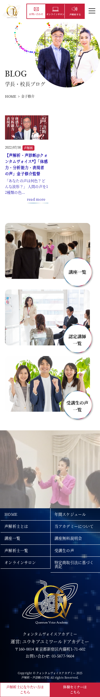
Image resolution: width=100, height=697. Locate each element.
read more (36, 199)
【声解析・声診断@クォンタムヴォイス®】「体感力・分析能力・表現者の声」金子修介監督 (26, 164)
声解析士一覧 (16, 550)
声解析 (28, 148)
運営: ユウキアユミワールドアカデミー (50, 641)
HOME (10, 96)
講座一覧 (12, 538)
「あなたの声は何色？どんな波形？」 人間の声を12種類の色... (26, 186)
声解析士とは (16, 526)
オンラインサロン (20, 562)
